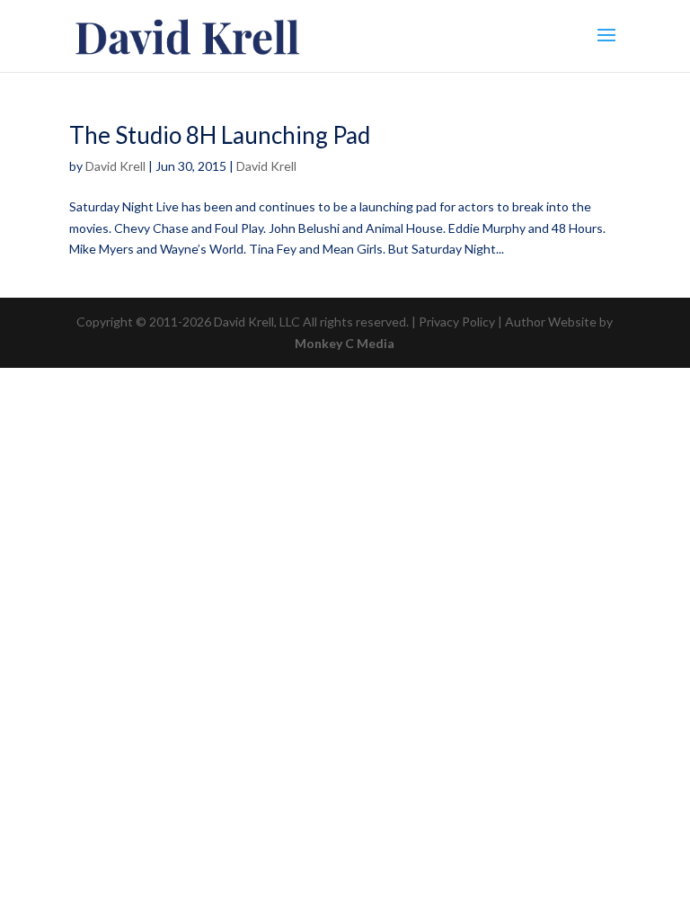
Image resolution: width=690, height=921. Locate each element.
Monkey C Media (344, 343)
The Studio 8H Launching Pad (219, 135)
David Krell (115, 166)
